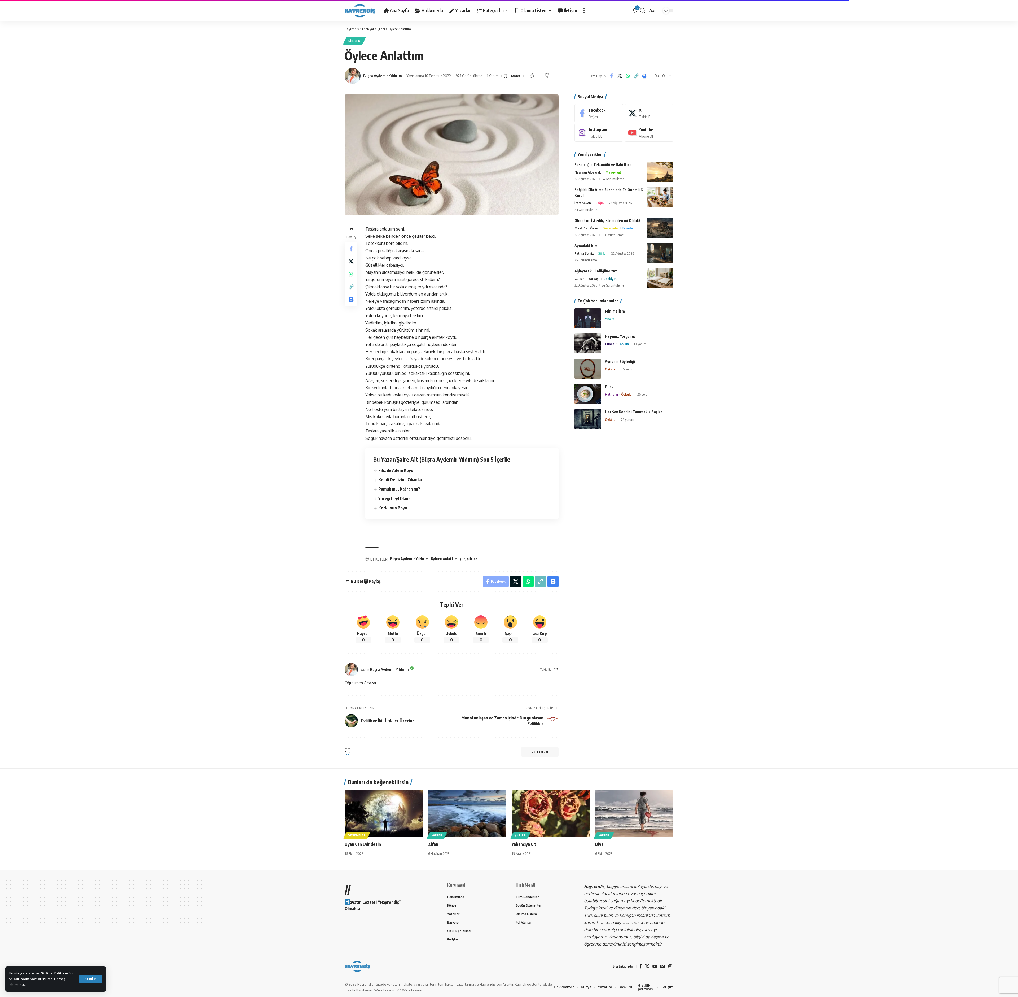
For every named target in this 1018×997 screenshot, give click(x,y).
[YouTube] (655, 966)
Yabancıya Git (524, 844)
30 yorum (640, 344)
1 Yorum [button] (542, 752)
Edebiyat (610, 278)
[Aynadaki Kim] (660, 253)
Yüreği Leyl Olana (394, 498)
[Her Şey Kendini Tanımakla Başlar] (587, 419)
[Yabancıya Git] (551, 813)
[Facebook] (598, 113)
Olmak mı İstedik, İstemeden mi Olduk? (607, 220)
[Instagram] (598, 133)
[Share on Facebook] (611, 76)
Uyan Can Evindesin (363, 844)
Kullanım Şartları (28, 979)
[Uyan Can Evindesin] (384, 813)
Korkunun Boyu (392, 507)
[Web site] (556, 669)
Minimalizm (615, 311)
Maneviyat (613, 172)
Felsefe (627, 228)
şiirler (472, 559)
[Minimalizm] (587, 318)
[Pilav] (587, 394)
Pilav (609, 386)
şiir (462, 559)
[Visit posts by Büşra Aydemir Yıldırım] (353, 76)
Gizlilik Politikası (55, 973)
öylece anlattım (444, 559)
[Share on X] (619, 76)
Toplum (623, 344)
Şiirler (354, 41)
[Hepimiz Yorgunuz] (587, 343)
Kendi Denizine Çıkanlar (400, 479)
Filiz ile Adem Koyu (395, 470)
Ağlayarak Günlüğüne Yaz (595, 271)
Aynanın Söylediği (620, 361)
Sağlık (599, 203)
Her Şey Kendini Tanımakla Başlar (633, 412)
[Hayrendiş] (360, 11)
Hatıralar (611, 394)
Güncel (610, 344)
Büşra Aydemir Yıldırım (382, 75)
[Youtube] (649, 133)
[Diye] (634, 813)
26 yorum (627, 369)
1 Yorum (493, 75)
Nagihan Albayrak (587, 172)
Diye (599, 844)
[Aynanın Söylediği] (587, 369)
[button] (90, 979)
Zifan (433, 844)
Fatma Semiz (584, 253)
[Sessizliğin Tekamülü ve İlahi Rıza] (660, 172)
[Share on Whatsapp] (627, 76)
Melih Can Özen (586, 228)
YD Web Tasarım (410, 990)
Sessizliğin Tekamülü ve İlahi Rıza (602, 164)
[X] (649, 113)
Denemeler (611, 228)
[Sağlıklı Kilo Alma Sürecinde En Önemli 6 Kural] (660, 197)
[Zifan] (467, 813)
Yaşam (609, 319)
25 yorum (627, 419)
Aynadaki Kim (586, 246)
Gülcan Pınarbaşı (586, 278)
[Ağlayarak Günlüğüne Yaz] (660, 278)
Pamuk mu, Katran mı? (399, 489)
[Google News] (662, 966)
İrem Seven (582, 203)
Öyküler (611, 369)
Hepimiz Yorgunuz (620, 336)
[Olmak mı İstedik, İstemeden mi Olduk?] (660, 228)
